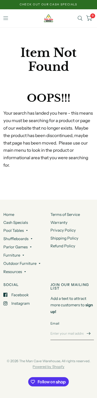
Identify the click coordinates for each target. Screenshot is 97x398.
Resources (12, 271)
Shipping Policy (64, 238)
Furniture (11, 255)
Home (8, 214)
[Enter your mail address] (89, 333)
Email (54, 323)
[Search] (80, 18)
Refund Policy (62, 245)
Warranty (59, 222)
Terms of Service (65, 214)
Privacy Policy (63, 230)
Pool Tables (13, 230)
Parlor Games (15, 246)
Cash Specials (15, 222)
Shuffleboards (15, 238)
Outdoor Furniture (19, 263)
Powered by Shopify (48, 367)
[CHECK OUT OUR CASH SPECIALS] (48, 4)
